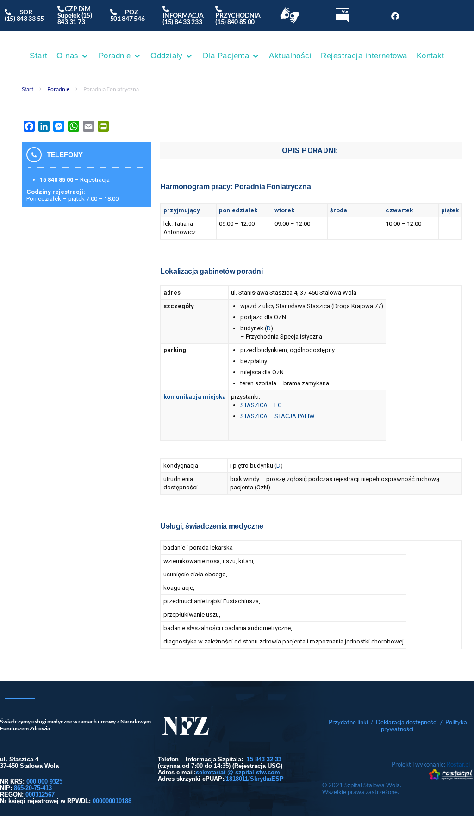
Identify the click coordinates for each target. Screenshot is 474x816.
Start (27, 89)
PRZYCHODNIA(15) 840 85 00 (238, 15)
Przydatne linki (348, 722)
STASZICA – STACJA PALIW (277, 416)
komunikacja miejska (194, 396)
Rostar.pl (458, 764)
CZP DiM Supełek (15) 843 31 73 (74, 15)
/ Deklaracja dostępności (404, 722)
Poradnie (58, 89)
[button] (73, 56)
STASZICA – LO (261, 405)
